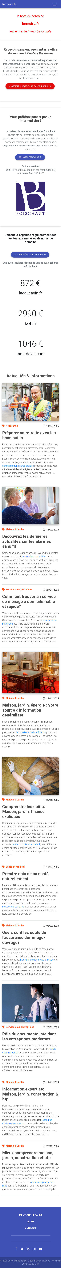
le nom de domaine (30, 16)
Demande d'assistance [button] (29, 157)
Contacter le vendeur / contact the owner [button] (28, 86)
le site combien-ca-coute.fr (26, 844)
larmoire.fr (30, 24)
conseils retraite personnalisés (18, 465)
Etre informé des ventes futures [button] (29, 254)
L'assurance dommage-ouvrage (37, 959)
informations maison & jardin (31, 732)
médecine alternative (13, 906)
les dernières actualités (33, 556)
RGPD (30, 1221)
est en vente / (30, 31)
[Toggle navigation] (55, 4)
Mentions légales (30, 1215)
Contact (30, 1228)
